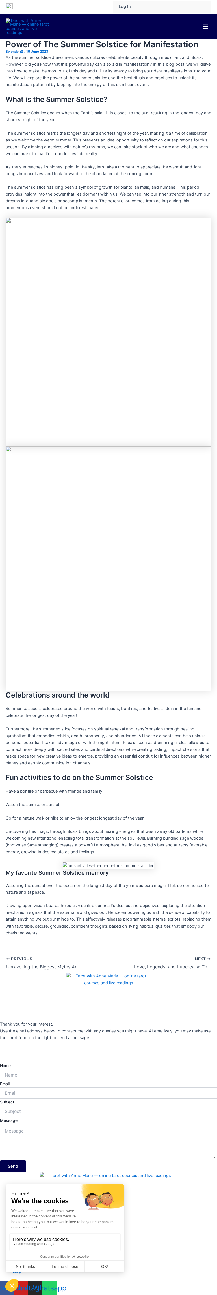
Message (9, 1120)
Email (5, 1083)
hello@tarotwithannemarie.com (30, 1051)
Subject (7, 1101)
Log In (125, 6)
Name (5, 1065)
